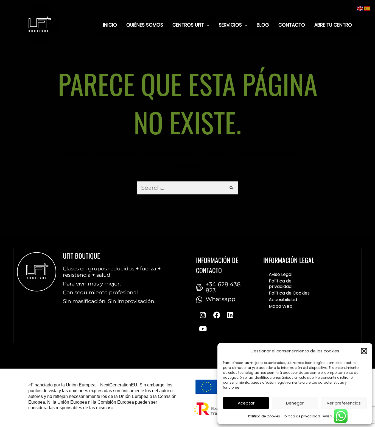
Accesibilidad (283, 299)
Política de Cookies (264, 416)
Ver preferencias (344, 403)
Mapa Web (280, 306)
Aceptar (246, 403)
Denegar (295, 403)
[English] (360, 8)
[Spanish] (367, 8)
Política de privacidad (301, 416)
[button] (364, 351)
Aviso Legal (332, 416)
